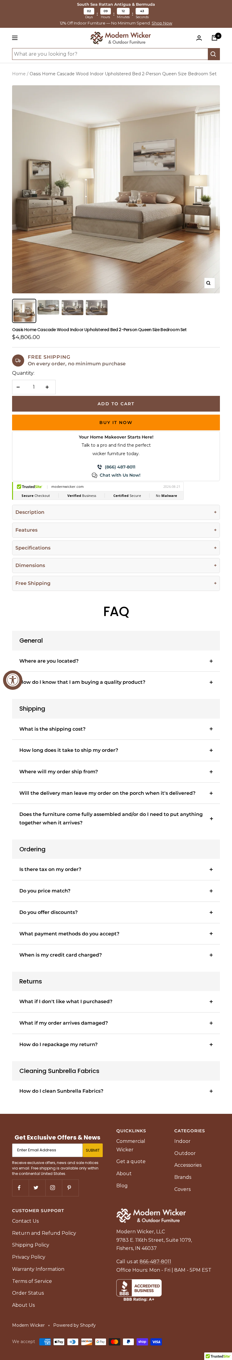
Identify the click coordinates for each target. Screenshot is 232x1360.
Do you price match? (44, 891)
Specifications (32, 548)
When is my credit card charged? (60, 955)
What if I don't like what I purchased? (65, 1001)
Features (26, 530)
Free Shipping (32, 583)
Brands (182, 1177)
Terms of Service (32, 1281)
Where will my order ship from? (58, 772)
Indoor (182, 1141)
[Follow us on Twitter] (37, 1187)
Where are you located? (49, 661)
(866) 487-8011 (120, 467)
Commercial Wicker (130, 1145)
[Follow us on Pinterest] (70, 1187)
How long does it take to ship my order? (68, 750)
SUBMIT (93, 1150)
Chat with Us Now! (120, 475)
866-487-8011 (155, 1261)
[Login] (200, 38)
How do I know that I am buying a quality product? (82, 682)
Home (19, 74)
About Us (23, 1305)
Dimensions (30, 565)
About (124, 1173)
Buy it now (116, 422)
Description (29, 512)
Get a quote (131, 1161)
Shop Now (162, 23)
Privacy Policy (28, 1257)
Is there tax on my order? (50, 869)
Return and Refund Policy (44, 1233)
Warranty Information (38, 1269)
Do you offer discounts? (48, 912)
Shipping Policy (30, 1245)
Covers (182, 1189)
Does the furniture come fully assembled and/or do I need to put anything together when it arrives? (111, 818)
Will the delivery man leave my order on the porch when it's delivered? (107, 793)
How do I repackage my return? (58, 1044)
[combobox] (110, 54)
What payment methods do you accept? (69, 934)
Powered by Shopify (74, 1325)
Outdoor (185, 1153)
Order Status (28, 1293)
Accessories (187, 1165)
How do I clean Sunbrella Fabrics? (61, 1091)
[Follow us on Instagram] (53, 1187)
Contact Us (25, 1221)
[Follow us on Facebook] (20, 1187)
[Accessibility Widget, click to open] (12, 680)
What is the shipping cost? (52, 729)
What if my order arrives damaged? (63, 1023)
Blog (122, 1186)
